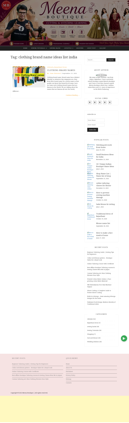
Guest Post (91, 48)
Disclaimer (69, 371)
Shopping (79, 48)
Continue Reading (73, 95)
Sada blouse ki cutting (105, 204)
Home (25, 48)
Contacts (68, 383)
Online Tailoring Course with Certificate (100, 263)
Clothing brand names (61, 70)
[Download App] (124, 338)
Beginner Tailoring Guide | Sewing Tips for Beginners (30, 364)
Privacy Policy (70, 375)
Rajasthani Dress (60, 67)
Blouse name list (103, 223)
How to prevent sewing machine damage (103, 195)
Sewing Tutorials (38, 48)
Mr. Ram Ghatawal (54, 73)
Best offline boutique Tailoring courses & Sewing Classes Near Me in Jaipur (37, 375)
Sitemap (68, 379)
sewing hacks (55, 48)
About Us (69, 367)
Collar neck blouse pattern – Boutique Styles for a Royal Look (32, 367)
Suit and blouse (92, 338)
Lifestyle (68, 48)
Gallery (103, 48)
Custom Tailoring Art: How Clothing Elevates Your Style (30, 379)
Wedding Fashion (93, 341)
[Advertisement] (64, 409)
